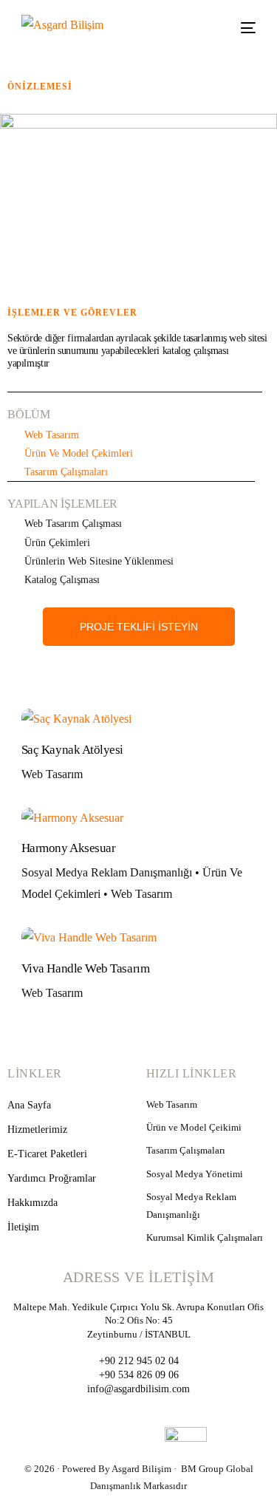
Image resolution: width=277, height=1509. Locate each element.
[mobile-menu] (243, 28)
